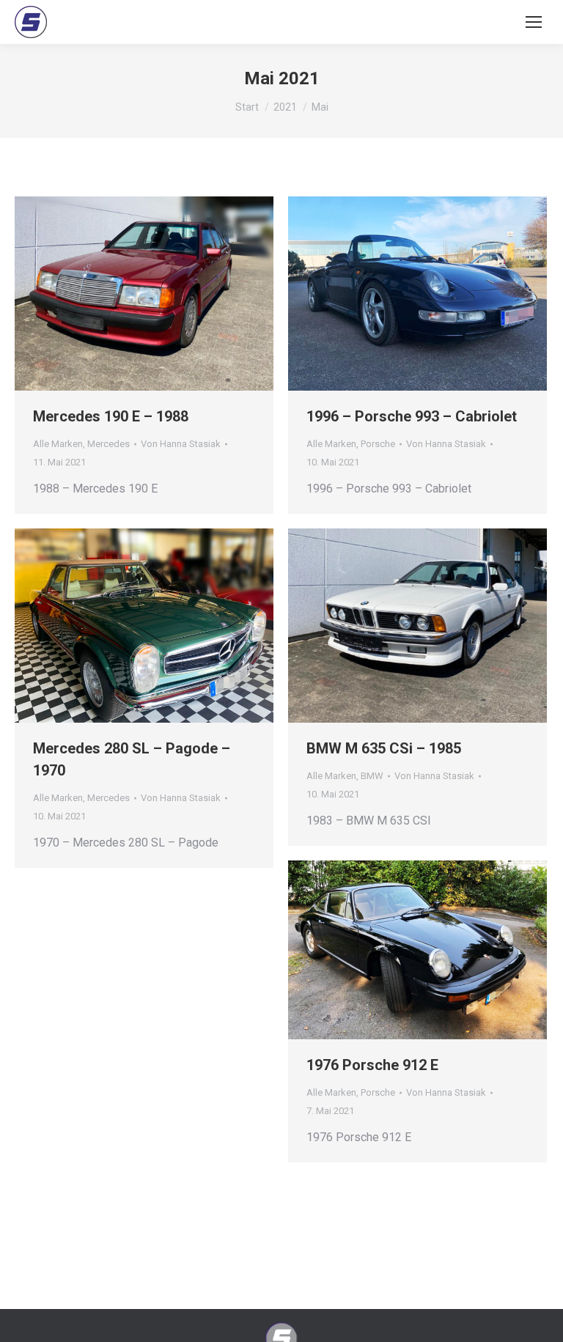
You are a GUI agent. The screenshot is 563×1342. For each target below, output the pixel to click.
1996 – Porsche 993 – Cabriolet (411, 416)
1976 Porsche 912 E (372, 1065)
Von (181, 443)
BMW (372, 775)
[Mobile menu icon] (533, 22)
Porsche (378, 443)
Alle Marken (58, 443)
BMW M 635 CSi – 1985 (383, 748)
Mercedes (108, 443)
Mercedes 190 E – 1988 (110, 416)
